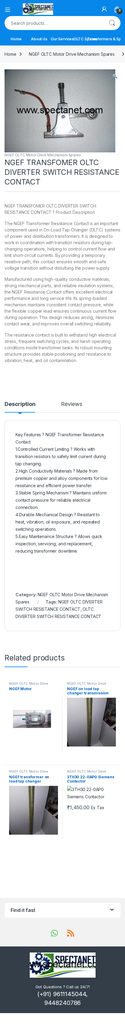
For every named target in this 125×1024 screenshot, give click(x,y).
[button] (114, 76)
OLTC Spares (85, 39)
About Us (39, 39)
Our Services (62, 39)
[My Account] (104, 9)
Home (16, 39)
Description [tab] (20, 404)
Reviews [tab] (71, 404)
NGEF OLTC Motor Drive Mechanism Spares (72, 54)
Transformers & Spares (108, 39)
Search (111, 23)
